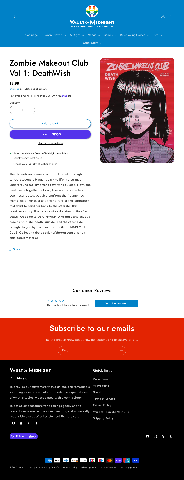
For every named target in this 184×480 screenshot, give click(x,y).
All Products (101, 385)
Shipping (14, 89)
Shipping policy (128, 467)
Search (97, 392)
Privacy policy (88, 467)
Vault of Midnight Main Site (111, 411)
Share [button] (16, 249)
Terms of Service (104, 398)
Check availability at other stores (35, 163)
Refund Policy (102, 405)
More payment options (50, 143)
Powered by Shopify (48, 467)
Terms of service (108, 467)
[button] (14, 16)
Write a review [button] (115, 303)
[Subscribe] (122, 350)
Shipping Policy (103, 418)
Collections (100, 379)
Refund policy (70, 467)
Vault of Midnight (28, 467)
